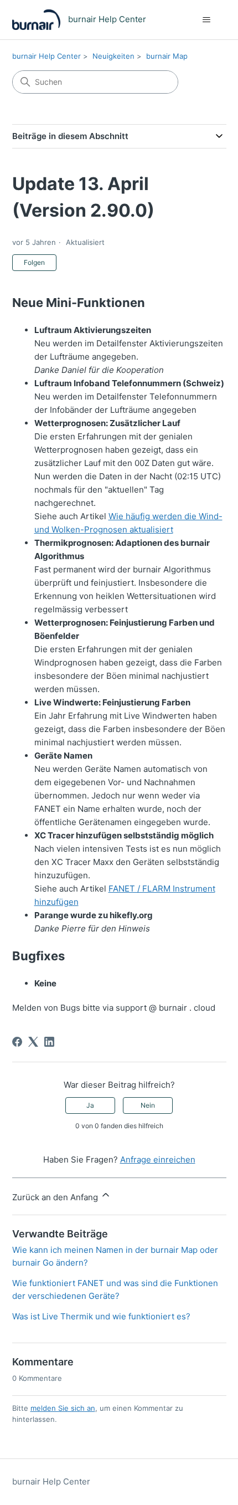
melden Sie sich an (62, 1408)
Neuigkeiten (113, 56)
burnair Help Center (46, 56)
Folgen (34, 262)
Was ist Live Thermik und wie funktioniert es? (101, 1316)
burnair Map (167, 56)
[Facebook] (17, 1042)
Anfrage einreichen (157, 1159)
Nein (148, 1105)
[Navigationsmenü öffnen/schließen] (206, 20)
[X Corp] (33, 1042)
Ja (90, 1105)
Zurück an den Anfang (56, 1197)
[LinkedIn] (49, 1042)
